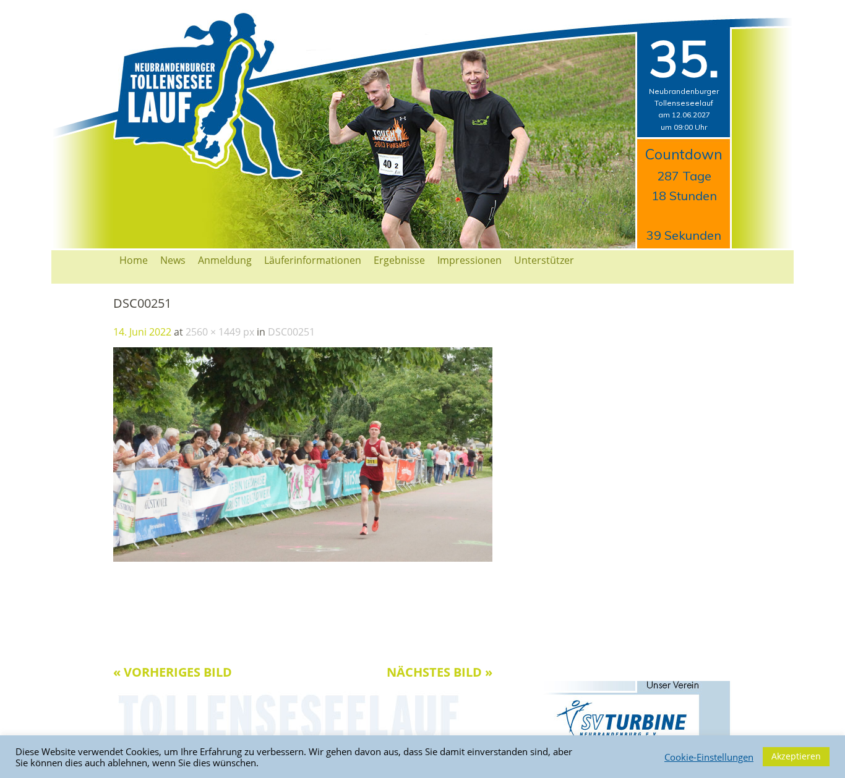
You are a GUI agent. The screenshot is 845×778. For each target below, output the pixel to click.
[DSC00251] (302, 558)
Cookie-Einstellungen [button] (708, 757)
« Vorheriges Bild (172, 672)
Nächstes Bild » (439, 672)
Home (133, 260)
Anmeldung (225, 260)
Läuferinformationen (312, 260)
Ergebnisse (399, 260)
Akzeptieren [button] (796, 756)
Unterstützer (544, 260)
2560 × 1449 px (220, 332)
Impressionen (469, 260)
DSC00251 (291, 332)
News (173, 260)
